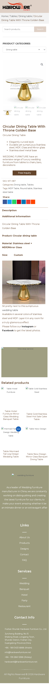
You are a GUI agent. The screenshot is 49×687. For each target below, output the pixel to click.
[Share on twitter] (9, 202)
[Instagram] (28, 514)
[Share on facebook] (5, 202)
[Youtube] (24, 514)
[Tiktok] (33, 514)
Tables (13, 16)
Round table (26, 188)
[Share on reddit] (33, 202)
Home (4, 16)
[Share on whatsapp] (14, 202)
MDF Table (13, 188)
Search (40, 29)
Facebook (8, 330)
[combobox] (24, 49)
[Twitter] (19, 514)
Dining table (25, 16)
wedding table (10, 310)
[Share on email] (28, 202)
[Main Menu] (43, 6)
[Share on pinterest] (19, 202)
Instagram (28, 326)
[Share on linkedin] (23, 202)
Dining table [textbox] (22, 49)
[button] (41, 64)
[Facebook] (14, 514)
